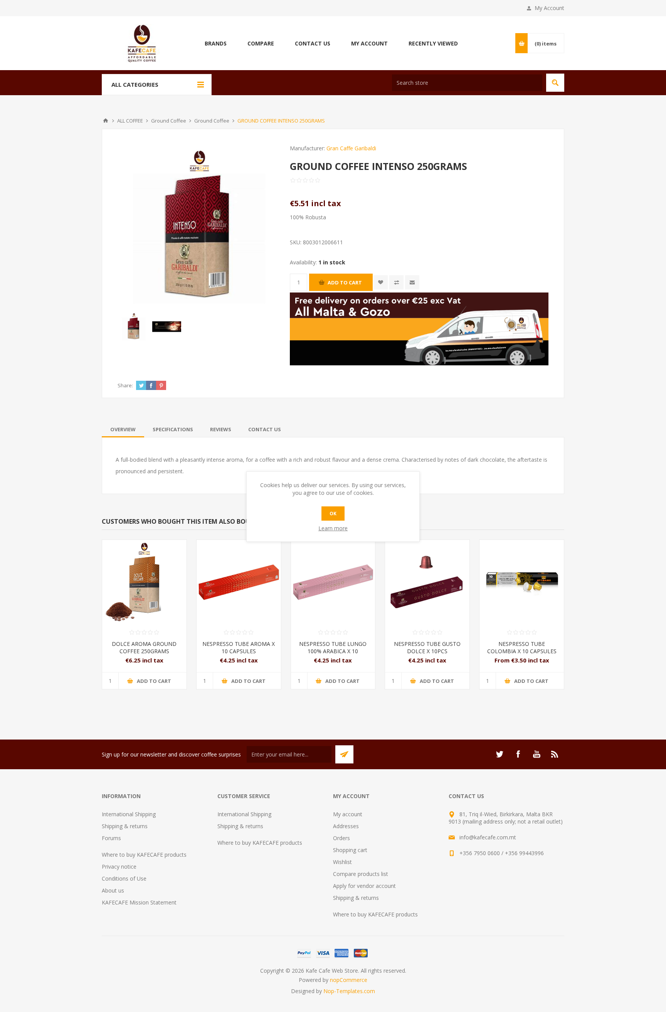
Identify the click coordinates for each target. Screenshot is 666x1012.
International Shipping (129, 814)
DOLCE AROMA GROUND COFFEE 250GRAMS (144, 647)
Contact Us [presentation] (264, 429)
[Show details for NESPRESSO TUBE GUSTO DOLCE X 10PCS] (427, 582)
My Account (549, 8)
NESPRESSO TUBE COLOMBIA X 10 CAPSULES (522, 647)
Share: (125, 385)
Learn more (333, 528)
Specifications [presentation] (173, 429)
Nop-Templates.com (349, 991)
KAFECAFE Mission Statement (139, 902)
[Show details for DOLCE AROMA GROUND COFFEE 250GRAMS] (144, 582)
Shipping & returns (125, 826)
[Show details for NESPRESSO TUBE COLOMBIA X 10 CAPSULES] (521, 582)
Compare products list (360, 874)
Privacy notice (119, 866)
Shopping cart (350, 850)
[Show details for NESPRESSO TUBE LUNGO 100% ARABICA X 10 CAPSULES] (333, 582)
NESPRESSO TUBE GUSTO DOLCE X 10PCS (427, 647)
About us (113, 890)
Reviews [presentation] (220, 429)
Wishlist (342, 862)
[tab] (123, 429)
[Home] (105, 120)
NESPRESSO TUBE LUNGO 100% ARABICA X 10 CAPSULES (333, 651)
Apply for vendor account (364, 885)
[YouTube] (536, 754)
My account (347, 814)
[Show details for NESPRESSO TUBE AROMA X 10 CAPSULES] (239, 582)
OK (333, 513)
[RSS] (555, 754)
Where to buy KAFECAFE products (144, 854)
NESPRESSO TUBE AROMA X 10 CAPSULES (238, 647)
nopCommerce (348, 979)
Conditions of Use (124, 878)
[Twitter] (499, 754)
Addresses (346, 826)
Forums (111, 838)
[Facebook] (518, 754)
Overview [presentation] (123, 429)
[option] (134, 326)
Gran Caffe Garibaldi (351, 148)
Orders (341, 838)
